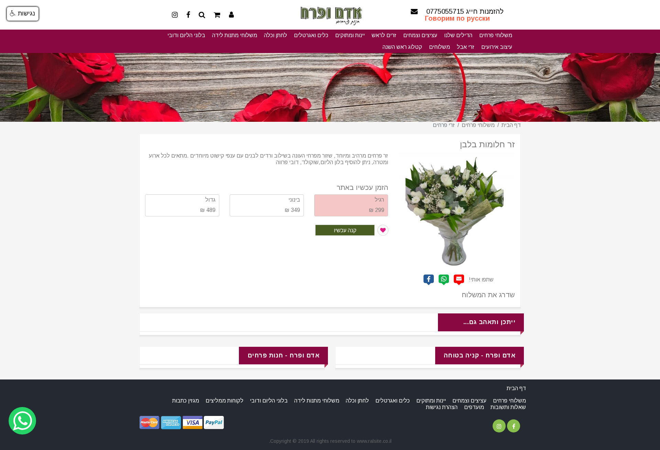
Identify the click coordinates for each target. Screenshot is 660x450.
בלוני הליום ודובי (186, 35)
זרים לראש (384, 35)
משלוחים (439, 47)
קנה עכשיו (345, 230)
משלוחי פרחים (495, 35)
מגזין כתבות (185, 401)
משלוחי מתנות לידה (234, 35)
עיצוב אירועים (496, 47)
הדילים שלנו (458, 35)
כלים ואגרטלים (311, 35)
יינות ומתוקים (350, 35)
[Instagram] (175, 14)
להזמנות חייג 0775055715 (465, 11)
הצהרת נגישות (442, 407)
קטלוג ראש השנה (402, 47)
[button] (22, 14)
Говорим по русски (457, 18)
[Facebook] (188, 14)
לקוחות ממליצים (224, 401)
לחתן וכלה (275, 35)
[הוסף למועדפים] (382, 230)
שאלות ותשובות (508, 407)
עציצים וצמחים (420, 35)
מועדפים (474, 407)
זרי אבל (465, 47)
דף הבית (511, 125)
